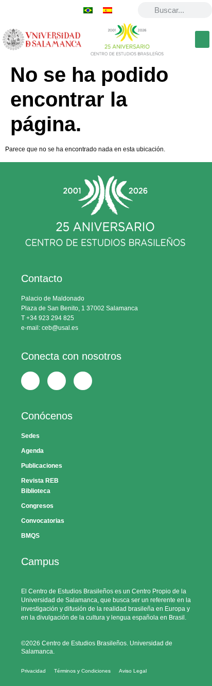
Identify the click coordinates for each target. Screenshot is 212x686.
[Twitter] (28, 10)
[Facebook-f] (9, 10)
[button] (202, 39)
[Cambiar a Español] (107, 10)
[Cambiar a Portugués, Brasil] (88, 10)
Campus (40, 561)
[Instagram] (46, 10)
